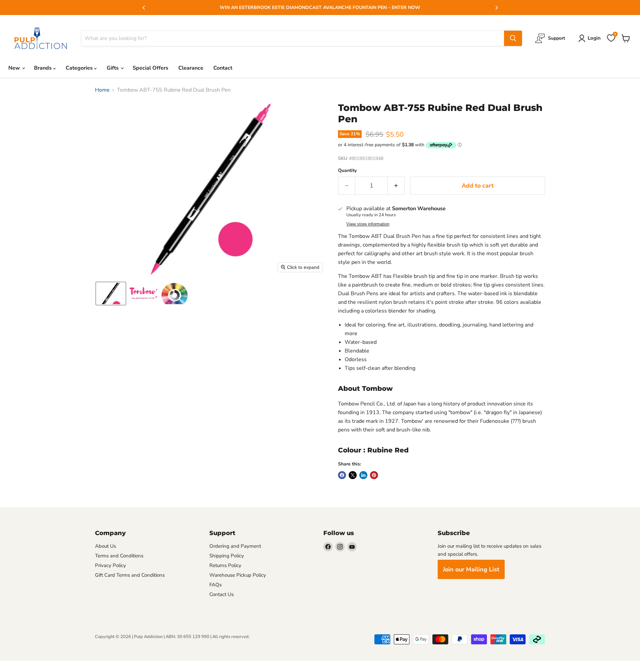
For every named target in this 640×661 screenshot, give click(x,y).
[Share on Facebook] (342, 475)
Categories (80, 68)
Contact (222, 68)
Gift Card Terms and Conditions (130, 575)
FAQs (215, 584)
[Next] (496, 7)
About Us (105, 546)
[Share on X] (353, 475)
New (14, 68)
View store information (367, 224)
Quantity (347, 170)
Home (102, 90)
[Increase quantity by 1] (396, 186)
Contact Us (221, 594)
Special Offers (150, 68)
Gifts (113, 68)
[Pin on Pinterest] (374, 475)
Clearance (190, 68)
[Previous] (144, 7)
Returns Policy (225, 565)
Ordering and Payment (235, 546)
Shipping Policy (226, 555)
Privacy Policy (110, 565)
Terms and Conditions (119, 555)
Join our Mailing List (471, 569)
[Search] (513, 38)
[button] (111, 293)
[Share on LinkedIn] (363, 475)
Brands (43, 68)
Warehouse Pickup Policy (237, 575)
